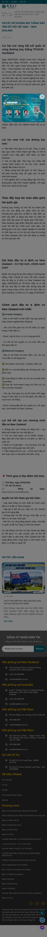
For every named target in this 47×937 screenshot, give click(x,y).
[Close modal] (42, 96)
